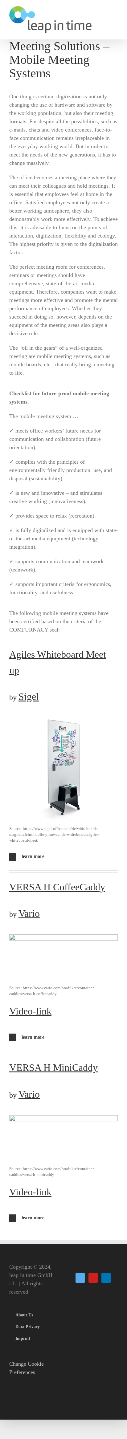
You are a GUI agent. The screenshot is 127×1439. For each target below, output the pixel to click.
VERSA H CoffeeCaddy (57, 886)
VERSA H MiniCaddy (53, 1067)
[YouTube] (93, 1278)
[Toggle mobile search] (115, 16)
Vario (29, 913)
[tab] (63, 857)
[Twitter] (80, 1278)
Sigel (28, 696)
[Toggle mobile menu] (115, 9)
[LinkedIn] (106, 1278)
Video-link (30, 1011)
